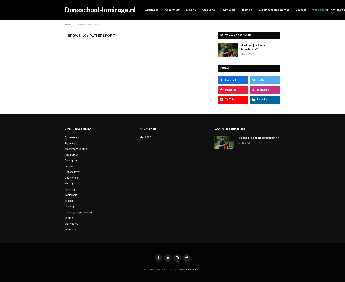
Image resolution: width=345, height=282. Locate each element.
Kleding (191, 9)
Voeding (69, 206)
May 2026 (145, 137)
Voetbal (301, 9)
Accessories (72, 137)
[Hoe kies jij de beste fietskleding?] (228, 50)
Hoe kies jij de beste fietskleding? (253, 47)
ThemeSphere (192, 269)
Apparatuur (172, 9)
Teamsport (228, 9)
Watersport (319, 9)
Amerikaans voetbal (76, 149)
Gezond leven (72, 172)
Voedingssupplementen (274, 9)
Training (247, 9)
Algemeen (152, 9)
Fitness (69, 166)
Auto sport (71, 160)
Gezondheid (72, 177)
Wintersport (72, 229)
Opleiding (208, 9)
